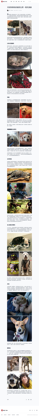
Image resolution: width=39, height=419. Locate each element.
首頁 (1, 414)
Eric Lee (12, 10)
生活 (13, 1)
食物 (21, 1)
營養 (16, 1)
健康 (11, 1)
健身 (18, 1)
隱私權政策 (13, 414)
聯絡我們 (9, 414)
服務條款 (17, 414)
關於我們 (5, 414)
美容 (23, 1)
